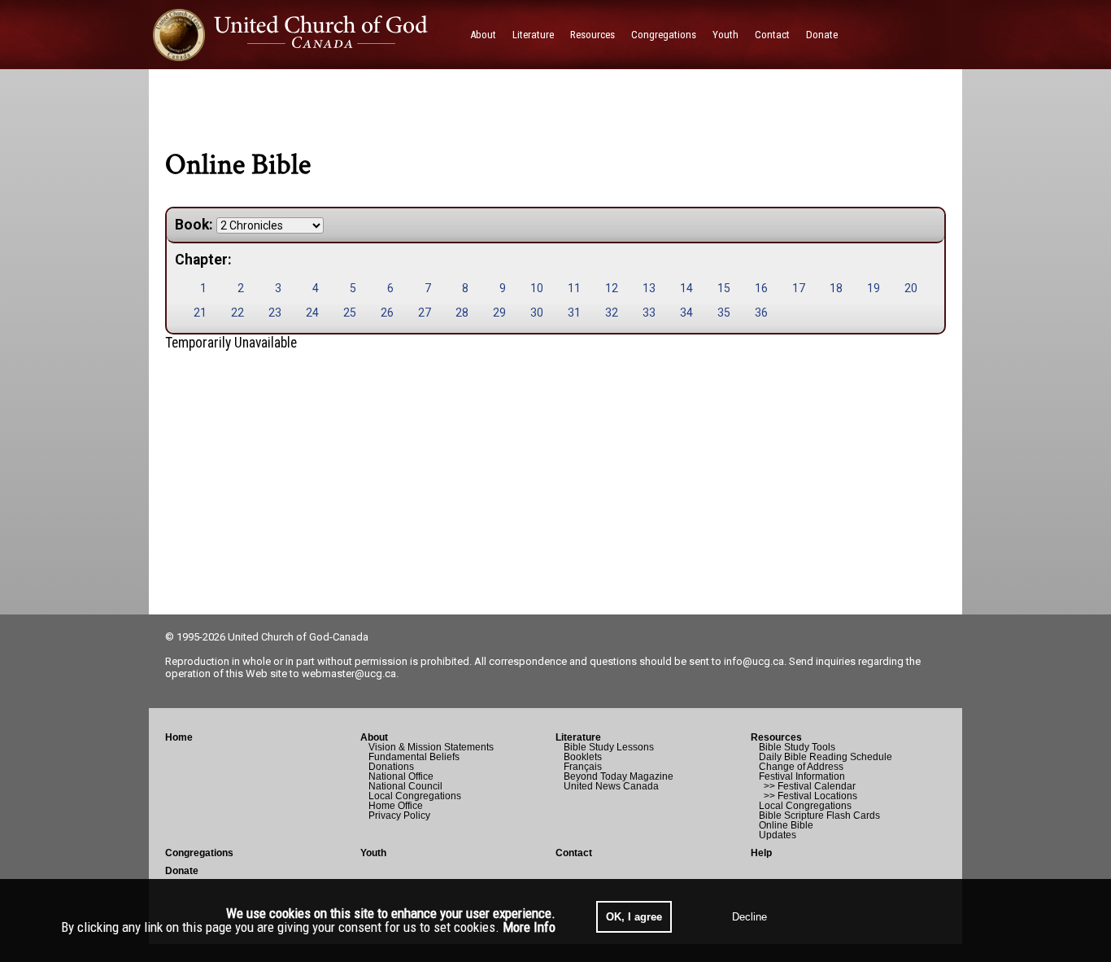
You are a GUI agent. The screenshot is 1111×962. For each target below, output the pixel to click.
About (374, 737)
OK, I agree (634, 917)
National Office (401, 776)
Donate (181, 871)
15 (723, 288)
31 (574, 312)
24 (312, 312)
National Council (405, 786)
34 (686, 312)
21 (200, 312)
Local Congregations (414, 796)
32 (611, 312)
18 (836, 288)
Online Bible (786, 825)
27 (424, 312)
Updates (777, 835)
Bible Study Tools (797, 747)
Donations (391, 767)
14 (686, 288)
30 (536, 312)
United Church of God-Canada (298, 637)
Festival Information (802, 776)
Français (583, 767)
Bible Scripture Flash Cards (819, 815)
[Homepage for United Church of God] (305, 34)
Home (179, 737)
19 (873, 288)
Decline (749, 917)
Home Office (395, 806)
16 (761, 288)
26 (387, 312)
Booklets (583, 757)
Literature (578, 737)
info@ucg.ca (754, 661)
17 (798, 288)
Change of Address (801, 767)
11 (574, 288)
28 (461, 312)
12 (611, 288)
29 (499, 312)
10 (536, 288)
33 (649, 312)
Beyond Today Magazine (618, 776)
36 (761, 312)
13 (649, 288)
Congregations (199, 853)
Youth (373, 853)
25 (349, 312)
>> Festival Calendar (807, 786)
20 (910, 288)
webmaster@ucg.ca (349, 673)
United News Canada (611, 786)
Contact (574, 853)
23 (274, 312)
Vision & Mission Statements (431, 747)
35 (723, 312)
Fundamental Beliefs (414, 757)
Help (761, 853)
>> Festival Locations (808, 796)
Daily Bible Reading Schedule (825, 757)
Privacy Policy (399, 815)
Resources (776, 737)
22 (237, 312)
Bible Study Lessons (609, 747)
